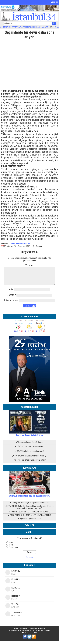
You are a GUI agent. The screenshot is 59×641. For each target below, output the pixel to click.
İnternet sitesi (11, 300)
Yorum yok (13, 547)
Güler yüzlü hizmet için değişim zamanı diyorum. (29, 496)
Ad (11, 289)
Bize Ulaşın (33, 632)
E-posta (11, 294)
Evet (11, 542)
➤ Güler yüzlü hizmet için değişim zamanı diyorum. (29, 503)
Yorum (29, 265)
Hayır (11, 545)
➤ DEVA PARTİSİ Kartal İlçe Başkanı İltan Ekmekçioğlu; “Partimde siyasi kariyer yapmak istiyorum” (29, 507)
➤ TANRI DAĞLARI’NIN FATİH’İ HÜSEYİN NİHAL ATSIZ (29, 512)
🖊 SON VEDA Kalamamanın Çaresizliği (29, 451)
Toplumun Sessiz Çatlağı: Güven (29, 435)
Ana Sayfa (25, 632)
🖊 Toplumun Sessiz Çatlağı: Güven (29, 442)
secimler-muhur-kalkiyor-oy (19, 243)
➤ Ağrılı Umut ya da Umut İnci (29, 519)
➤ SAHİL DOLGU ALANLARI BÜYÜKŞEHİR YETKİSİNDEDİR (29, 515)
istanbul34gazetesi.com (17, 630)
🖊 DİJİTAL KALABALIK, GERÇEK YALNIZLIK (29, 460)
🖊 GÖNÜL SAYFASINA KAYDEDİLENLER (29, 447)
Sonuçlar (29, 557)
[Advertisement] (29, 63)
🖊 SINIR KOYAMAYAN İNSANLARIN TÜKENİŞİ (29, 456)
